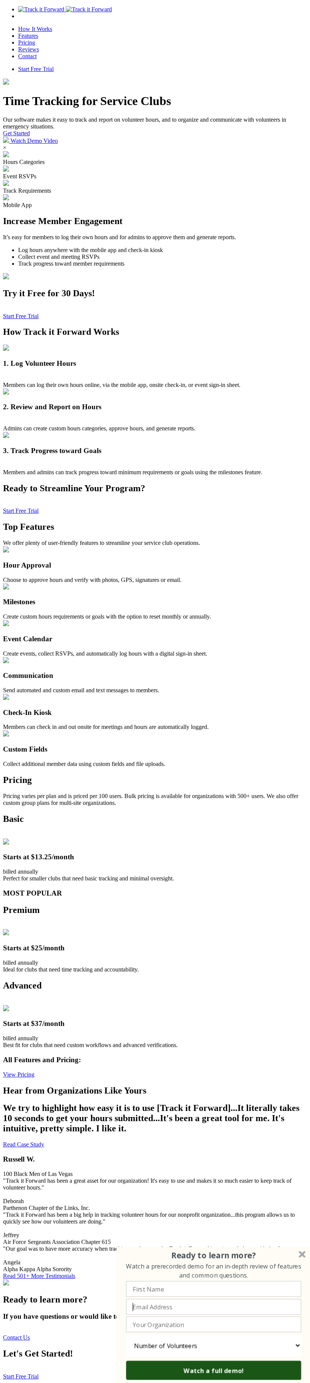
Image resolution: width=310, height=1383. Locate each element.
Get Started (16, 133)
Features (28, 35)
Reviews (28, 49)
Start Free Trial (36, 69)
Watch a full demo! (214, 1370)
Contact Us (16, 1337)
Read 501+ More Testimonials (39, 1276)
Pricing (26, 42)
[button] (213, 1255)
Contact (27, 56)
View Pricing (18, 1074)
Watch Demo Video (33, 141)
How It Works (35, 29)
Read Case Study (23, 1144)
